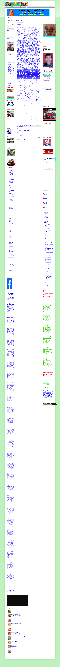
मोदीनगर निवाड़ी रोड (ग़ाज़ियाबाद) (10, 554)
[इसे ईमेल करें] (34, 125)
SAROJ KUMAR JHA (11, 222)
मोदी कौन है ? (11, 553)
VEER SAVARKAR (9, 451)
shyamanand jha (11, 275)
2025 (45, 193)
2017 (45, 203)
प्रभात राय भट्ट (10, 298)
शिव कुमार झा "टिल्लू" (10, 260)
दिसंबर (46, 211)
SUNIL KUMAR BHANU (11, 224)
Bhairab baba (10, 397)
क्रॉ (51, 390)
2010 (45, 288)
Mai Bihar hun (11, 433)
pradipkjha (10, 271)
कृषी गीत (12, 489)
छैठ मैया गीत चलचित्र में (11, 331)
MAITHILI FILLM (9, 344)
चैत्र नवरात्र (11, 496)
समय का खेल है (12, 577)
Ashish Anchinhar (11, 175)
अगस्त (46, 216)
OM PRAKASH (22, 125)
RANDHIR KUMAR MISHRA (11, 219)
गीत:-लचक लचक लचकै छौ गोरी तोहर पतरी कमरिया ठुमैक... (48, 231)
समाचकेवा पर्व (8, 338)
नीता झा (11, 519)
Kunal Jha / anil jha (11, 353)
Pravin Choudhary (11, 217)
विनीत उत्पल (12, 567)
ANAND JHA (10, 170)
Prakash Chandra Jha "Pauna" (11, 215)
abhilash (10, 263)
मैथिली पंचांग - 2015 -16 (14, 645)
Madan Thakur (8, 277)
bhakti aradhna (39, 6)
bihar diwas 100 (47, 260)
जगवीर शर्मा (10, 498)
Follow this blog (48, 89)
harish (9, 266)
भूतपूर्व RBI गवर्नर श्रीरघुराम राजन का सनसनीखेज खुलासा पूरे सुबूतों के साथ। (10, 530)
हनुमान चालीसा (11, 361)
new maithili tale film (10, 465)
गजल (9, 301)
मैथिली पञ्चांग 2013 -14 (14, 641)
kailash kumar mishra (10, 356)
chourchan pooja (9, 457)
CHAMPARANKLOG (11, 184)
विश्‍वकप (8, 568)
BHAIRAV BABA (9, 396)
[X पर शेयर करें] (36, 125)
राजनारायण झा (11, 555)
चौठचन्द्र (8, 497)
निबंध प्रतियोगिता (47, 268)
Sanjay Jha (9, 355)
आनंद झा (8, 340)
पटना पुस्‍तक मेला (12, 520)
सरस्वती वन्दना (8, 579)
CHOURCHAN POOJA (10, 400)
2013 (45, 208)
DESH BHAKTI (9, 362)
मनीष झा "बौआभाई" (11, 533)
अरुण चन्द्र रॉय (11, 246)
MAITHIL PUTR (11, 408)
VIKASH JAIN (11, 242)
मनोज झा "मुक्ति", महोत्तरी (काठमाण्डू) (11, 255)
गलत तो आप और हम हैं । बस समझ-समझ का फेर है (10, 491)
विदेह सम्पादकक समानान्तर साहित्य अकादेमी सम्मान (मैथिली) (10, 385)
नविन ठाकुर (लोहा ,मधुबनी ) (11, 253)
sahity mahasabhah (34, 6)
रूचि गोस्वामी (12, 350)
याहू (43, 398)
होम (9, 6)
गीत (8, 342)
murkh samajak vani (12, 464)
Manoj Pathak (10, 207)
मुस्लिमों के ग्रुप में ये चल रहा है (10, 543)
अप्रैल (46, 221)
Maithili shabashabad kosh (10, 434)
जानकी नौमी (9, 377)
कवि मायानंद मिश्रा (11, 485)
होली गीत (11, 389)
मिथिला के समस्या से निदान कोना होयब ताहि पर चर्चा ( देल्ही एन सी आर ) (10, 536)
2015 (45, 206)
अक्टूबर (46, 213)
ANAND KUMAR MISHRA (11, 172)
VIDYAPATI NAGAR (10, 368)
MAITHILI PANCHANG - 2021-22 (16, 623)
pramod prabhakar (11, 272)
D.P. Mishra (10, 185)
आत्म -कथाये (12, 477)
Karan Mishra (10, 201)
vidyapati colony (10, 339)
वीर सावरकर (11, 568)
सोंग (50, 395)
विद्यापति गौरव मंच (11, 564)
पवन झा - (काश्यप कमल (10, 521)
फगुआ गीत (12, 524)
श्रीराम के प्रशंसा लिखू (9, 575)
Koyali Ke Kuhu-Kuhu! (48, 278)
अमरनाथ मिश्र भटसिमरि (10, 333)
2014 (45, 207)
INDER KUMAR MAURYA (11, 195)
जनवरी (46, 285)
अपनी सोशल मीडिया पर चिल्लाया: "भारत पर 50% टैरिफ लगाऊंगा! (10, 474)
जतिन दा (13, 498)
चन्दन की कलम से (10, 334)
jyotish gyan (44, 6)
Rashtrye (11, 441)
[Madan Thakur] (9, 288)
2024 (45, 194)
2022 (45, 197)
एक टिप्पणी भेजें (20, 135)
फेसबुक (47, 398)
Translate (22, 20)
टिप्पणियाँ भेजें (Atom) (23, 139)
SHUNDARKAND (11, 365)
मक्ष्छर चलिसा (8, 532)
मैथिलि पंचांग (10, 332)
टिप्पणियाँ (9, 125)
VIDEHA (17, 6)
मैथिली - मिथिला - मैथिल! (48, 275)
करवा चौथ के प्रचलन (9, 484)
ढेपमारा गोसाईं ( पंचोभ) (11, 509)
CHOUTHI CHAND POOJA (10, 401)
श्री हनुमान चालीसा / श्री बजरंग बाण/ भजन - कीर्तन (10, 387)
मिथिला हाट (9, 540)
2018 (45, 202)
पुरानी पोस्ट (38, 137)
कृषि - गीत (11, 374)
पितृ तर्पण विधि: (11, 522)
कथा (22, 126)
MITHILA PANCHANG (11, 354)
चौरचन (11, 497)
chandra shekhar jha (11, 265)
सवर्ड (43, 391)
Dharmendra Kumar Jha (10, 363)
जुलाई (46, 217)
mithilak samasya (10, 327)
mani (9, 269)
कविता (8, 309)
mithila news (9, 462)
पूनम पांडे (8, 523)
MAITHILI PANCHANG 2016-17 (16, 632)
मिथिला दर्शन (28, 6)
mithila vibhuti (11, 463)
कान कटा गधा (8, 486)
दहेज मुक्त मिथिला (10, 304)
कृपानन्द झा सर (8, 489)
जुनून (12, 377)
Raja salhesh (11, 439)
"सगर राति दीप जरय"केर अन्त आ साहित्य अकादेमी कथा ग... (49, 245)
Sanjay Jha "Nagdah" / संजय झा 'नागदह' (11, 226)
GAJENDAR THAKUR (10, 307)
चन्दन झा (10, 250)
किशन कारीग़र (12, 340)
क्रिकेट (10, 490)
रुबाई (11, 343)
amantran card (8, 455)
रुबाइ (7, 556)
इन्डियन (49, 395)
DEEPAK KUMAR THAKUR (11, 187)
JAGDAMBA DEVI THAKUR (11, 196)
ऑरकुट (49, 398)
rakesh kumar (10, 466)
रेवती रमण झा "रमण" (11, 257)
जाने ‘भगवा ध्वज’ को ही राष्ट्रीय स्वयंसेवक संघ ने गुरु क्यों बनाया (10, 502)
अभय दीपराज (9, 315)
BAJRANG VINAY (9, 395)
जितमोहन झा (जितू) (11, 251)
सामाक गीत (12, 579)
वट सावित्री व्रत (11, 557)
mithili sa (8, 464)
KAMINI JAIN (11, 198)
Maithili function (12, 435)
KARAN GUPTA (11, 199)
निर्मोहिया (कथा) (47, 267)
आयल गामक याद (10, 372)
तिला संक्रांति (11, 511)
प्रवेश (7, 6)
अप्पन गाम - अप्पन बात (11, 245)
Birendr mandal (11, 182)
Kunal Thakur (11, 406)
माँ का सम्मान (12, 534)
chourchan (13, 355)
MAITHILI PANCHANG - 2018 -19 (16, 614)
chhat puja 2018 (11, 456)
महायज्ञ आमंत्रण (8, 534)
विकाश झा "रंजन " (10, 351)
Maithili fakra (8, 435)
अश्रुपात (8, 316)
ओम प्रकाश (20, 126)
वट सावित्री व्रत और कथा (10, 558)
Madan (9, 206)
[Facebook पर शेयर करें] (37, 125)
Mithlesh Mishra (11, 208)
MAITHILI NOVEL (12, 412)
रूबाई (9, 556)
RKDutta (10, 220)
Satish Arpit (11, 446)
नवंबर (46, 212)
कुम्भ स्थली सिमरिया (10, 488)
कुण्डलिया (9, 487)
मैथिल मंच (9, 545)
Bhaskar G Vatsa (11, 181)
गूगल (45, 398)
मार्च (45, 222)
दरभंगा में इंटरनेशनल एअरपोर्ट (10, 512)
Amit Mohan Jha (11, 174)
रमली (8, 555)
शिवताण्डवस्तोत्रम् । (47, 281)
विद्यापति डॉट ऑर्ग (49, 392)
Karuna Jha (12, 338)
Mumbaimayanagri (11, 209)
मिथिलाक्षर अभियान (10, 542)
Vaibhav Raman (11, 243)
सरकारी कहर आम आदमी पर (10, 578)
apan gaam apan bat (11, 264)
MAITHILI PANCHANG (10, 345)
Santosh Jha (9, 366)
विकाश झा (11, 383)
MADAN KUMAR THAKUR (23, 130)
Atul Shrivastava (11, 178)
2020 (45, 199)
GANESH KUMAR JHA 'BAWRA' (11, 191)
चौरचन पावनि (12, 376)
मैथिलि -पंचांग (13, 6)
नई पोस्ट (18, 137)
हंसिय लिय (51, 6)
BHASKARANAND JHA (11, 180)
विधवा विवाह (8, 567)
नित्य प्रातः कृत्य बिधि (9, 518)
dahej (12, 457)
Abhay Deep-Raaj (11, 173)
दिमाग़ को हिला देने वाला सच (10, 513)
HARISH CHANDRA (10, 193)
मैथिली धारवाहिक (8, 551)
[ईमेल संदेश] (33, 125)
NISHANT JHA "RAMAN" (11, 211)
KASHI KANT (11, 200)
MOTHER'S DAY (9, 432)
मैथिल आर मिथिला (48, 394)
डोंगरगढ (10, 508)
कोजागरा (8, 490)
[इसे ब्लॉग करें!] (35, 125)
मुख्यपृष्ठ (28, 137)
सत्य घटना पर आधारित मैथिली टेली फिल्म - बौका (10, 576)
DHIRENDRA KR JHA (11, 189)
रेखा (9, 256)
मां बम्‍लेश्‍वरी (9, 535)
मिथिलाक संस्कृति (12, 541)
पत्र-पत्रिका (8, 378)
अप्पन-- (48, 6)
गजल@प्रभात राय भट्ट (48, 259)
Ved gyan (13, 451)
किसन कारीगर (12, 486)
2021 (45, 198)
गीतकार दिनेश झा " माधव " (10, 375)
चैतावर (8, 376)
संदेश (8, 123)
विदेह (52, 391)
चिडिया (11, 495)
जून (45, 218)
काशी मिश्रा (8, 373)
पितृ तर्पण (8, 522)
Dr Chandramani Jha (9, 364)
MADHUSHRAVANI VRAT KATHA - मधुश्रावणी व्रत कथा (19, 636)
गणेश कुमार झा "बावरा (11, 341)
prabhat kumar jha (11, 270)
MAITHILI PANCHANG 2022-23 (16, 650)
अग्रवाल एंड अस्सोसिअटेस (47, 397)
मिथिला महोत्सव (9, 349)
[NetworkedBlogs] (48, 88)
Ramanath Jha (8, 440)
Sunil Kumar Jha (10, 308)
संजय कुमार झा (9, 352)
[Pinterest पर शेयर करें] (37, 125)
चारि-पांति (8, 495)
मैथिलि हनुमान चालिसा (23, 6)
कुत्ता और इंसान (12, 487)
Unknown (10, 229)
